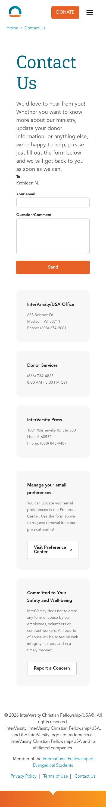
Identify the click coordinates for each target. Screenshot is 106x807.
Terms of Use (55, 776)
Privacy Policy (24, 776)
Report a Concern (52, 668)
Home (12, 28)
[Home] (15, 12)
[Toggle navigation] (89, 12)
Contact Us (34, 28)
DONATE (65, 12)
